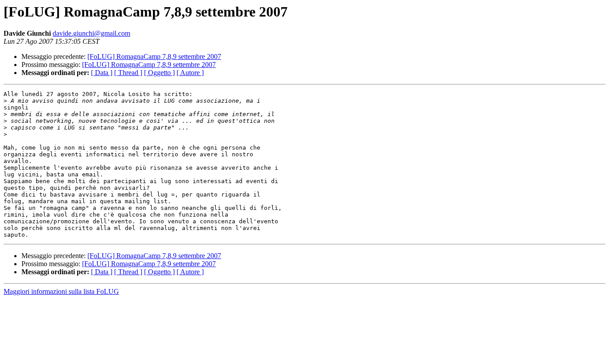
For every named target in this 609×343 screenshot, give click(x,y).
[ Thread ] (128, 72)
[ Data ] (101, 72)
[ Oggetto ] (159, 72)
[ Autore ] (190, 72)
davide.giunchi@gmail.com (91, 33)
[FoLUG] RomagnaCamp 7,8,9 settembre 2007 (154, 56)
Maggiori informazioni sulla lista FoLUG (61, 291)
